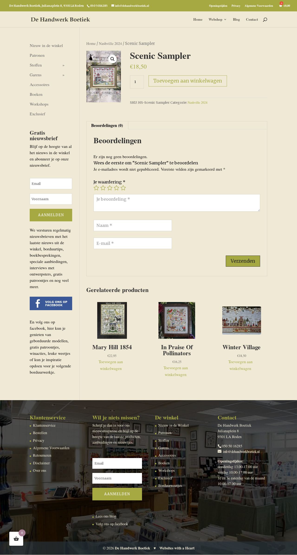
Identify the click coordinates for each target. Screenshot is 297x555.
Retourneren (42, 455)
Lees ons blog (106, 516)
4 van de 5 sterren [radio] (116, 188)
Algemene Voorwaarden (259, 6)
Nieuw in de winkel (46, 45)
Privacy (236, 6)
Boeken (36, 94)
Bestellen (40, 432)
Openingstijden (218, 6)
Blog (236, 20)
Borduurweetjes (170, 485)
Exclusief (37, 113)
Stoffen (36, 65)
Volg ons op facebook (112, 523)
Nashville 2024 (110, 43)
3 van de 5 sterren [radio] (110, 188)
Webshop (215, 20)
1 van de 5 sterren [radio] (96, 188)
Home (198, 20)
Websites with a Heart (176, 548)
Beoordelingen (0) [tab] (107, 125)
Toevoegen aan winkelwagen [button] (111, 365)
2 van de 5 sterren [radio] (103, 188)
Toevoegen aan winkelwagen (187, 81)
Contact (252, 20)
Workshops (39, 104)
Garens (36, 74)
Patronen (37, 55)
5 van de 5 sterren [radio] (123, 188)
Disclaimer (41, 462)
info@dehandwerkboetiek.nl (241, 451)
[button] (112, 59)
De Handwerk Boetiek (132, 548)
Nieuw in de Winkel (173, 425)
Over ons (39, 470)
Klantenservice (44, 425)
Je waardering (110, 182)
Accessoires (39, 84)
